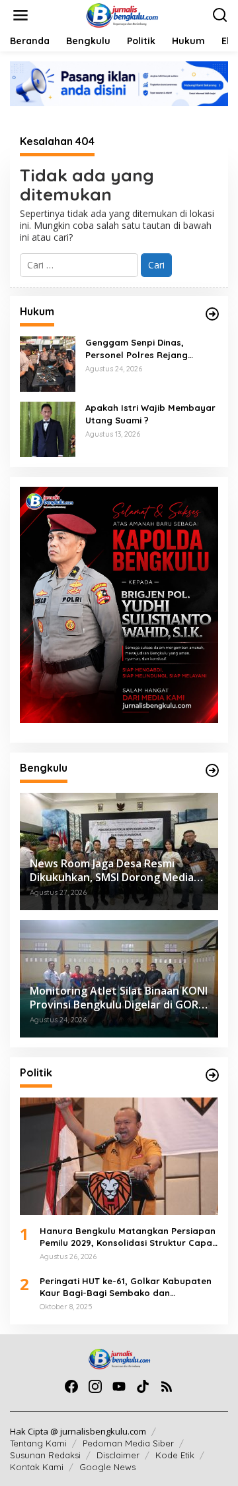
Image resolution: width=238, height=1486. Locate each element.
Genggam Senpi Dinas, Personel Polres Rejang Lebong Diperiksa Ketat (136, 348)
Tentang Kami (38, 1443)
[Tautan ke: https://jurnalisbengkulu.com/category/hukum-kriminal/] (212, 314)
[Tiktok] (142, 1386)
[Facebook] (71, 1386)
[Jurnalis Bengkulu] (122, 14)
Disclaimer (118, 1455)
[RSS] (166, 1386)
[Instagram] (95, 1386)
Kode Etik (174, 1455)
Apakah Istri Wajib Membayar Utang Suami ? (150, 413)
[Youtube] (119, 1386)
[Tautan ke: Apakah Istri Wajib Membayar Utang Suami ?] (47, 428)
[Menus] (20, 15)
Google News (107, 1467)
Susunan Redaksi (45, 1455)
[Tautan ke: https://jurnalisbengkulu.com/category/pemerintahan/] (212, 770)
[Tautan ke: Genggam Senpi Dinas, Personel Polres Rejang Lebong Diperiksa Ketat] (47, 363)
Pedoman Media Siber (128, 1443)
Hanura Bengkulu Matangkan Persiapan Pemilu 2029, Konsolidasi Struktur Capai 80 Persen (128, 1237)
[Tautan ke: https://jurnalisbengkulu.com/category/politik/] (212, 1075)
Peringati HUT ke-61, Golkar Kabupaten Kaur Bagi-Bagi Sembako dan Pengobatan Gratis (126, 1287)
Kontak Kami (36, 1467)
